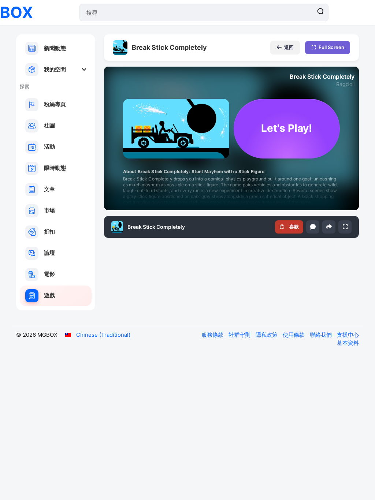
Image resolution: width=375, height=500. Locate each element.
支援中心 (348, 334)
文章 (49, 189)
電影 (49, 273)
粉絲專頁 (55, 104)
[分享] (328, 227)
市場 (49, 210)
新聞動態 (55, 48)
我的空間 (55, 69)
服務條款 (213, 334)
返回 (289, 47)
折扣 (49, 231)
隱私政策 (267, 334)
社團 (49, 125)
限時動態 (55, 167)
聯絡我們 (321, 334)
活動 (49, 146)
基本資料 (348, 342)
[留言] (312, 227)
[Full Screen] (345, 227)
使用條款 (294, 334)
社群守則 (240, 334)
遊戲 (49, 295)
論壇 (49, 252)
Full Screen (331, 47)
